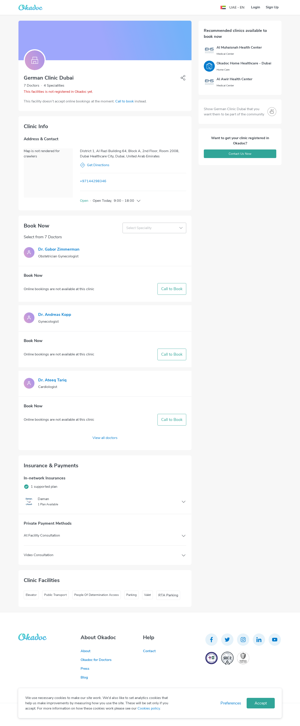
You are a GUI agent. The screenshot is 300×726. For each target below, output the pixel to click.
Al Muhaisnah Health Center (239, 47)
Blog (84, 677)
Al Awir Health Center (234, 79)
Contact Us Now (240, 154)
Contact (149, 651)
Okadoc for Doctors (96, 659)
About (85, 651)
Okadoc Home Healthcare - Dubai (244, 63)
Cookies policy (148, 708)
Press (85, 668)
